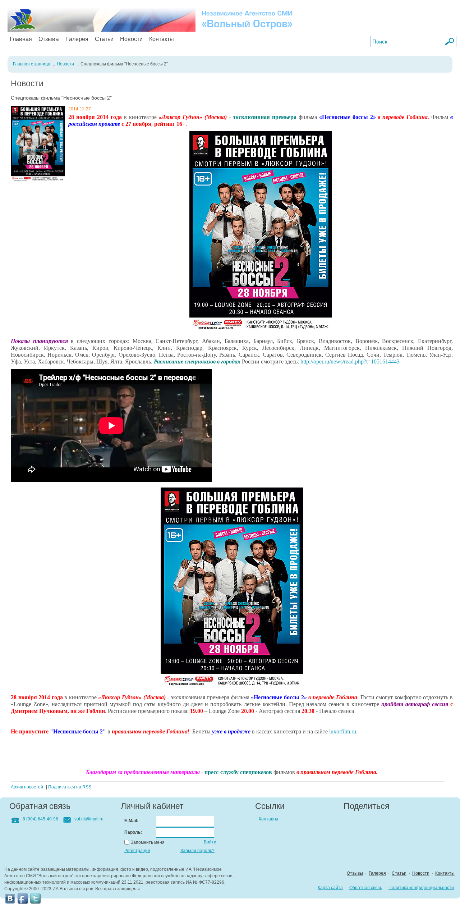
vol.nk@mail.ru (89, 819)
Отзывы (49, 39)
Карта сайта (330, 887)
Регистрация (137, 850)
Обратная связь (365, 887)
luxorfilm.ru (342, 731)
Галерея (77, 39)
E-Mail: (131, 820)
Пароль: (133, 832)
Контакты (161, 39)
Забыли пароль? (197, 850)
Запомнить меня (148, 842)
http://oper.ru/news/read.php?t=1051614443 (350, 361)
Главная (21, 39)
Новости (131, 39)
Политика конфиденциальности (421, 887)
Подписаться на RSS (69, 787)
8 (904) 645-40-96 (40, 819)
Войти (210, 842)
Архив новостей (27, 787)
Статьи (104, 39)
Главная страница (31, 64)
